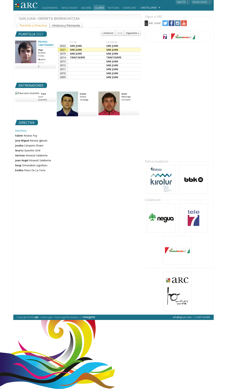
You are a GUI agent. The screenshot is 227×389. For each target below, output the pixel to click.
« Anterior (108, 33)
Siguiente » (132, 33)
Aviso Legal (46, 317)
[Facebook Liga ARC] (171, 25)
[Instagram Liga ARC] (178, 25)
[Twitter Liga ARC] (165, 25)
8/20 (120, 33)
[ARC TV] (177, 36)
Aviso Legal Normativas (66, 317)
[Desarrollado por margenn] (88, 317)
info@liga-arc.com (182, 317)
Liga (26, 5)
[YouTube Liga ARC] (184, 25)
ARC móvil (154, 23)
